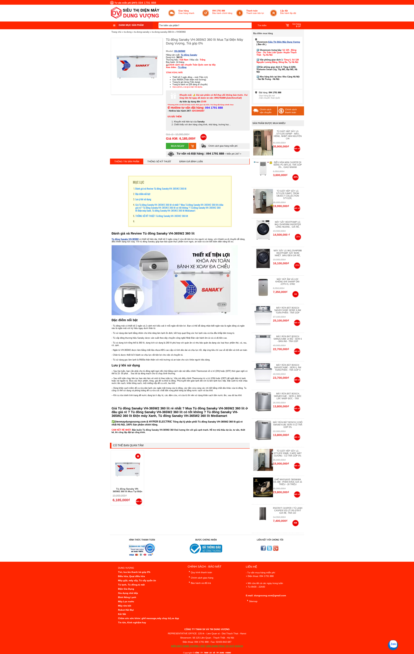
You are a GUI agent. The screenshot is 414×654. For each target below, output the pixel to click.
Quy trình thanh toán (201, 572)
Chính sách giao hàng (202, 577)
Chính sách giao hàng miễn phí (223, 146)
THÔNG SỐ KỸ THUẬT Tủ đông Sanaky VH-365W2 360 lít (161, 216)
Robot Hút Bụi (126, 610)
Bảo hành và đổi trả (201, 583)
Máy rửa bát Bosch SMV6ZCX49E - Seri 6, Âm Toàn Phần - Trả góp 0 (287, 367)
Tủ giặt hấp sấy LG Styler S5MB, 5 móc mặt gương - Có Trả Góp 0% (288, 453)
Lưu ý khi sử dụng (143, 199)
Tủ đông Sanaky (189, 55)
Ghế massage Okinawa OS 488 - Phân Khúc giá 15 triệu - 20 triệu (287, 482)
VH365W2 (181, 32)
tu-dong (128, 32)
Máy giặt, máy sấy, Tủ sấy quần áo (137, 580)
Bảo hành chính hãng (222, 12)
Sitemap (253, 601)
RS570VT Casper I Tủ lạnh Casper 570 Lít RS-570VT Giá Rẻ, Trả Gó (287, 510)
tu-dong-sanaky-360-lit (163, 32)
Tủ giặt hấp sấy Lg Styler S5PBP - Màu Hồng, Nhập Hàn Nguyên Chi (288, 135)
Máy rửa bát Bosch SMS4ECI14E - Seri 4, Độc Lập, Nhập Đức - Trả (287, 396)
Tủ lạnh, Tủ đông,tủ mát (131, 584)
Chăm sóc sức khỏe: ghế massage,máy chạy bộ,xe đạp (148, 618)
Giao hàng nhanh (186, 12)
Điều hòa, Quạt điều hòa (131, 576)
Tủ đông (182, 67)
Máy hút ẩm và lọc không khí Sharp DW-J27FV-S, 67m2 (287, 281)
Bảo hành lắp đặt (288, 12)
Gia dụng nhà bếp (128, 593)
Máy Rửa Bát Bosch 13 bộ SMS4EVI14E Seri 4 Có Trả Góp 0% (287, 424)
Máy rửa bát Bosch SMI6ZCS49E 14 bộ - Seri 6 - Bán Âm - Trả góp (287, 339)
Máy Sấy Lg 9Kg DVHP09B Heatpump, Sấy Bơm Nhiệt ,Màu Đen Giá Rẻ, (288, 253)
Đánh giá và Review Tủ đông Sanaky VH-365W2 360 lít (160, 188)
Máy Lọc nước (126, 601)
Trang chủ (116, 32)
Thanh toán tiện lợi (255, 12)
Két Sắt (122, 614)
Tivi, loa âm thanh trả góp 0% (134, 572)
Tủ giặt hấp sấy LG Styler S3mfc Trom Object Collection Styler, (287, 194)
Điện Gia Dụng (126, 589)
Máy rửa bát (124, 605)
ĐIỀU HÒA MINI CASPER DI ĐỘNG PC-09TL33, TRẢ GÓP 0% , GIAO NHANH (288, 164)
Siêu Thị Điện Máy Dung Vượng (284, 42)
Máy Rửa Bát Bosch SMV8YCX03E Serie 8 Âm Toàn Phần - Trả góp (287, 310)
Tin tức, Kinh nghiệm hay (132, 622)
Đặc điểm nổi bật (142, 194)
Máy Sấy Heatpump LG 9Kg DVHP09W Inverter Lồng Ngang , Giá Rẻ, (288, 224)
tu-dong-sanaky (141, 32)
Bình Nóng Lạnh (127, 597)
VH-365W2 (179, 51)
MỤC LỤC (138, 182)
